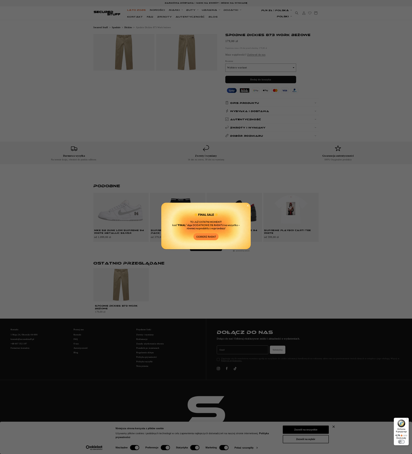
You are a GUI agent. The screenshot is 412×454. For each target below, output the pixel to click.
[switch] (401, 442)
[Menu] (407, 420)
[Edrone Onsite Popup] (206, 227)
